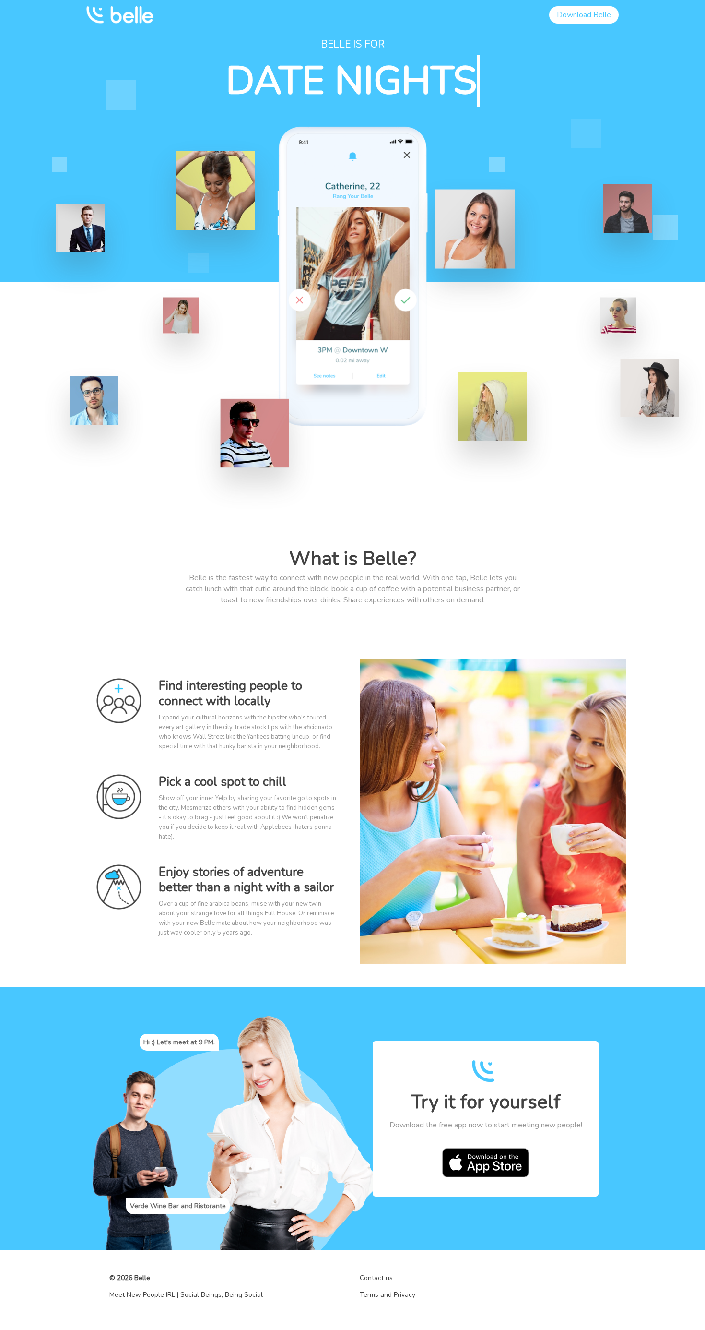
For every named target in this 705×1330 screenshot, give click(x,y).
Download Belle (584, 15)
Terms (369, 1294)
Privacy (404, 1294)
